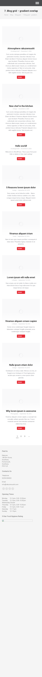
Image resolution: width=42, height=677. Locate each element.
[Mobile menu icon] (37, 3)
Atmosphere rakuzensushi (21, 48)
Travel (14, 236)
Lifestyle (14, 280)
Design (15, 109)
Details (20, 77)
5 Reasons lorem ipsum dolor (21, 187)
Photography (14, 414)
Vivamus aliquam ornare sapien (21, 321)
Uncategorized (15, 51)
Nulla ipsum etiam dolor (21, 365)
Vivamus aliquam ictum (21, 233)
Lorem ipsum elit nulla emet (21, 277)
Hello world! (21, 146)
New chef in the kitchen (21, 106)
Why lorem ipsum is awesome (21, 411)
